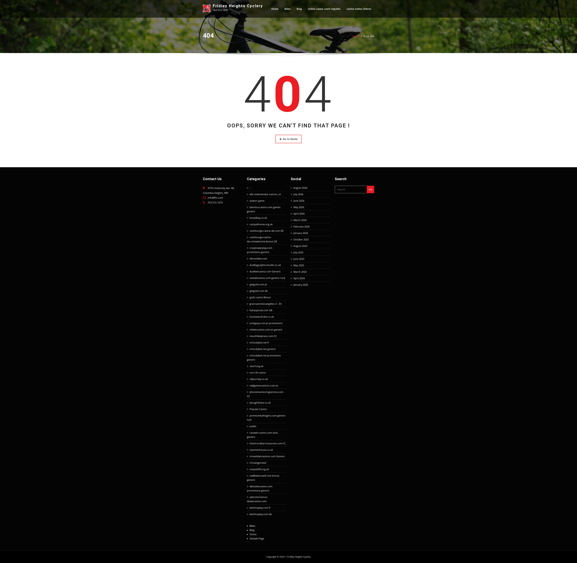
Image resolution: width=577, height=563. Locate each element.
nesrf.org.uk (256, 366)
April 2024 (299, 278)
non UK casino (258, 372)
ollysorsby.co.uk (259, 379)
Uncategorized (258, 462)
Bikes (287, 9)
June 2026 (298, 200)
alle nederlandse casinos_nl (265, 194)
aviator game (257, 200)
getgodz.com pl (258, 284)
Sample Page (257, 538)
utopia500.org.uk (259, 469)
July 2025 (298, 252)
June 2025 (298, 259)
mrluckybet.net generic (263, 349)
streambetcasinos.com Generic (267, 456)
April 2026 (299, 213)
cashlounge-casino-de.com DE (267, 230)
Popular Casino (258, 409)
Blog (299, 9)
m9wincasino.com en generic (266, 329)
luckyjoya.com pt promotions (266, 323)
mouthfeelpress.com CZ (263, 336)
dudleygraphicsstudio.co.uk (265, 265)
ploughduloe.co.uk (260, 402)
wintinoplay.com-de (261, 514)
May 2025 (298, 265)
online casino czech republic (324, 9)
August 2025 (300, 246)
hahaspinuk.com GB (261, 310)
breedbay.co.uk (258, 218)
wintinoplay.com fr (260, 507)
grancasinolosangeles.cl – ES (266, 303)
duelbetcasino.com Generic (265, 271)
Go (370, 189)
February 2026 (301, 226)
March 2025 (300, 271)
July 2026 (298, 194)
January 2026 (300, 233)
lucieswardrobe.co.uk (262, 316)
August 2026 (300, 187)
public (253, 426)
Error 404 (368, 36)
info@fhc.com (215, 197)
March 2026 (300, 220)
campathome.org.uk (261, 224)
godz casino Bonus (260, 297)
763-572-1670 (215, 202)
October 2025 (301, 239)
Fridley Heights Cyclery (238, 6)
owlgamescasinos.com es (264, 385)
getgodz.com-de (259, 291)
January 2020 (300, 284)
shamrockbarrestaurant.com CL (268, 443)
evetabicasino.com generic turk (267, 278)
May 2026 (298, 207)
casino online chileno (359, 9)
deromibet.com (258, 258)
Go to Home (290, 139)
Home (274, 9)
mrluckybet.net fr (259, 342)
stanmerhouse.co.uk (261, 450)
